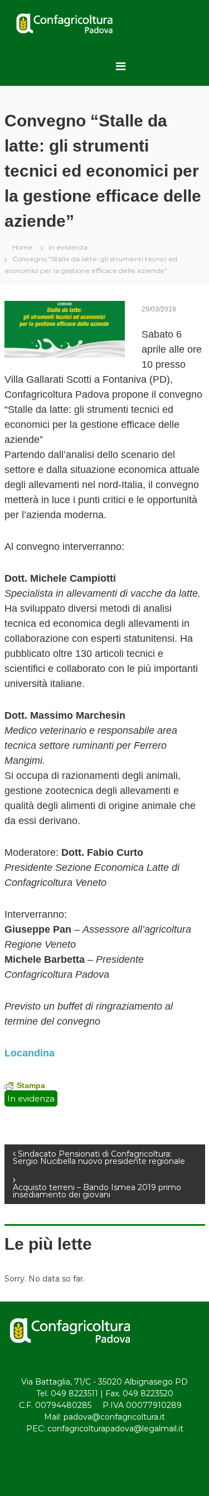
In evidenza (68, 247)
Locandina (29, 1053)
